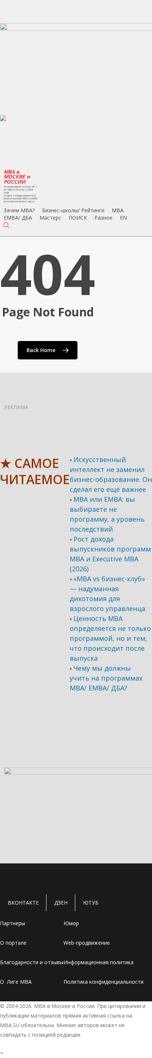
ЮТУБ (91, 902)
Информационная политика (98, 962)
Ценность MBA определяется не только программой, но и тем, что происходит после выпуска (110, 638)
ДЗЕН (61, 902)
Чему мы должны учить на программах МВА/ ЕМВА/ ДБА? (106, 678)
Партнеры (12, 923)
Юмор (71, 923)
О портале (13, 942)
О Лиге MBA (16, 981)
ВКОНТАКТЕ (23, 902)
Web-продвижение (86, 942)
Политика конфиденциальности (103, 981)
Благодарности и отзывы (31, 962)
